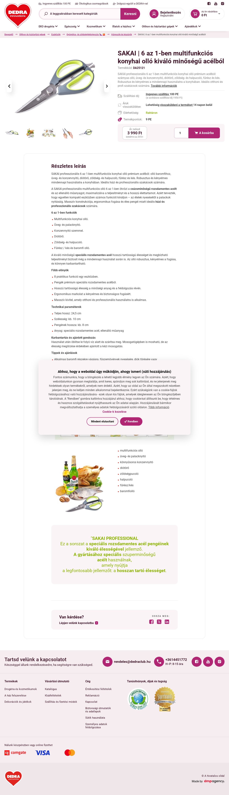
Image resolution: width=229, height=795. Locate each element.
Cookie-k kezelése (114, 411)
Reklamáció (92, 695)
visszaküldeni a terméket (176, 105)
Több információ (158, 407)
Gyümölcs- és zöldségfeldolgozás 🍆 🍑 (86, 34)
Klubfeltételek (53, 695)
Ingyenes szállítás (158, 94)
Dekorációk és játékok (17, 701)
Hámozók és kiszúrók (121, 34)
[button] (48, 26)
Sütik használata (95, 717)
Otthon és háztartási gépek (32, 34)
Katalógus (51, 689)
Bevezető (8, 34)
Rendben (132, 421)
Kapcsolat (91, 701)
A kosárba (206, 133)
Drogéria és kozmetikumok (20, 689)
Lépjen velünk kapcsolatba (76, 623)
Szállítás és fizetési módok (61, 701)
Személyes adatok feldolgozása (96, 726)
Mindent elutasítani (102, 421)
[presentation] (9, 86)
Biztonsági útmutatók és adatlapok (98, 710)
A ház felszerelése (15, 695)
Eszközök (55, 34)
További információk (164, 85)
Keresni (130, 14)
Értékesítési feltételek (98, 689)
